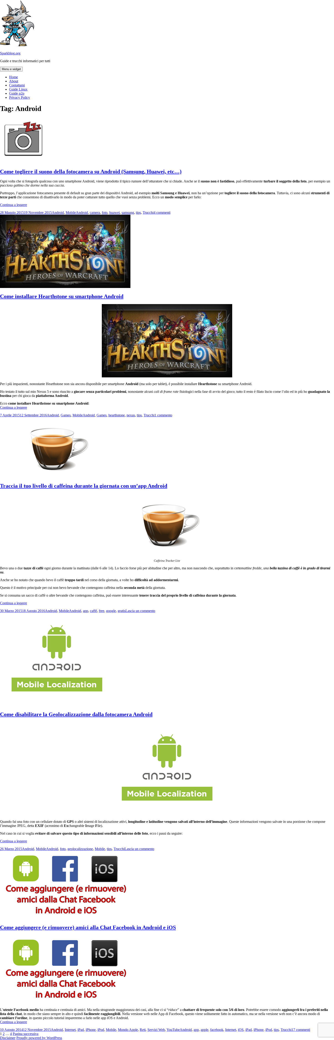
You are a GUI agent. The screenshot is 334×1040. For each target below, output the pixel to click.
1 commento (163, 415)
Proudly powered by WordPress (39, 1038)
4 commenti (162, 212)
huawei (114, 212)
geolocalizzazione (80, 849)
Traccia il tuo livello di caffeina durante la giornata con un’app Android (83, 486)
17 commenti (301, 1030)
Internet (70, 1030)
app (85, 611)
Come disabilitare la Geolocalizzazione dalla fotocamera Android (76, 714)
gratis (121, 611)
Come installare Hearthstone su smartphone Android (61, 296)
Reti (143, 1030)
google (111, 611)
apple (204, 1030)
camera (95, 212)
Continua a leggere (13, 205)
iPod (100, 1030)
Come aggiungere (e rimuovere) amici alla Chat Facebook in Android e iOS (88, 927)
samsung (128, 212)
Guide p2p (16, 93)
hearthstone (116, 415)
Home (13, 77)
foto (104, 212)
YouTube (173, 1030)
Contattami (17, 85)
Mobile (71, 212)
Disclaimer (7, 1038)
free (101, 611)
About (13, 81)
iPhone (91, 1030)
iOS (241, 1030)
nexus (131, 415)
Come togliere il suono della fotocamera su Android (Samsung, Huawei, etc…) (91, 172)
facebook (216, 1030)
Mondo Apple (128, 1030)
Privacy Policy (19, 97)
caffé (93, 611)
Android (58, 212)
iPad (80, 1030)
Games (66, 415)
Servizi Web (156, 1030)
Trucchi (148, 212)
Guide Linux (18, 89)
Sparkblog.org (10, 53)
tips (138, 212)
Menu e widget (11, 69)
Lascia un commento (140, 611)
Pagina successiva (25, 1034)
